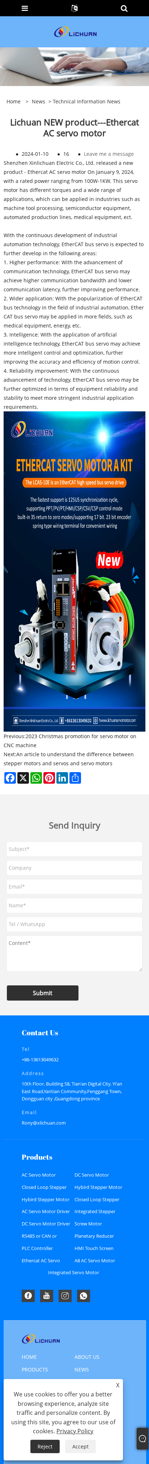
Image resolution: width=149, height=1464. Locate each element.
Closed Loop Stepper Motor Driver (96, 1201)
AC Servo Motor (39, 1175)
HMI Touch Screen (94, 1248)
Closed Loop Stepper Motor (44, 1189)
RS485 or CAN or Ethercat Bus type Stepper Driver (41, 1237)
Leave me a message (109, 153)
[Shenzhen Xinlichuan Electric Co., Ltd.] (75, 31)
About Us (86, 1356)
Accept (80, 1446)
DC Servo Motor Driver (46, 1223)
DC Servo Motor (91, 1175)
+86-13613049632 (40, 1059)
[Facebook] (28, 1296)
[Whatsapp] (83, 1296)
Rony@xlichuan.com (44, 1123)
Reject (45, 1446)
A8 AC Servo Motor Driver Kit (94, 1262)
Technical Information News (86, 101)
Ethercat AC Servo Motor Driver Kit (41, 1262)
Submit (42, 993)
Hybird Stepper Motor (98, 1187)
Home (29, 1356)
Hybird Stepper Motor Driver (45, 1201)
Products (35, 1369)
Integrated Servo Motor (73, 1272)
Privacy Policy (74, 1431)
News (38, 101)
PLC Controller (37, 1248)
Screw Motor (88, 1223)
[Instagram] (65, 1296)
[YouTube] (46, 1296)
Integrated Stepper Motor (94, 1213)
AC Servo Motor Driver (46, 1211)
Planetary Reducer (94, 1236)
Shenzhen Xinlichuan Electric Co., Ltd (48, 162)
